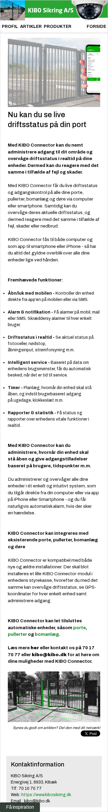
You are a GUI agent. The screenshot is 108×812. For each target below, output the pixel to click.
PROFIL (10, 26)
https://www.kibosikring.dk (46, 795)
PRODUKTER (57, 26)
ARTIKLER (31, 26)
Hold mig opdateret (41, 637)
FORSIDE (96, 26)
